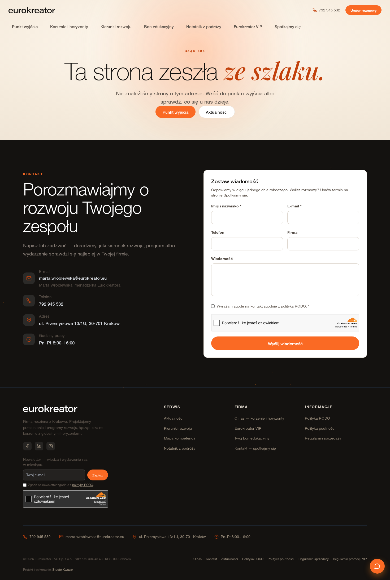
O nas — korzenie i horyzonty (259, 418)
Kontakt (211, 559)
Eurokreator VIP (248, 26)
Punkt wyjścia (25, 26)
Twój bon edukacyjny (252, 438)
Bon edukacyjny (159, 26)
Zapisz (97, 475)
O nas (197, 559)
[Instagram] (50, 446)
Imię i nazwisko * (226, 206)
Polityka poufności (320, 428)
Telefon (217, 232)
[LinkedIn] (39, 446)
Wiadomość (222, 258)
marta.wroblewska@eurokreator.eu (95, 536)
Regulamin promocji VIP (350, 559)
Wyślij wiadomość (285, 343)
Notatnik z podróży (203, 26)
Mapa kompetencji (179, 438)
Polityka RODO (317, 418)
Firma (292, 232)
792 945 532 (329, 10)
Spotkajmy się (288, 26)
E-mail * (294, 206)
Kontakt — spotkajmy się (255, 448)
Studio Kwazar (62, 569)
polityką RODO (293, 306)
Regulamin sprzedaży (323, 438)
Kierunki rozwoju (116, 26)
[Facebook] (27, 446)
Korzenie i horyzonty (69, 26)
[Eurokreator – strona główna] (31, 10)
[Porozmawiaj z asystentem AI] (377, 566)
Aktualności (217, 112)
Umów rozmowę (363, 10)
